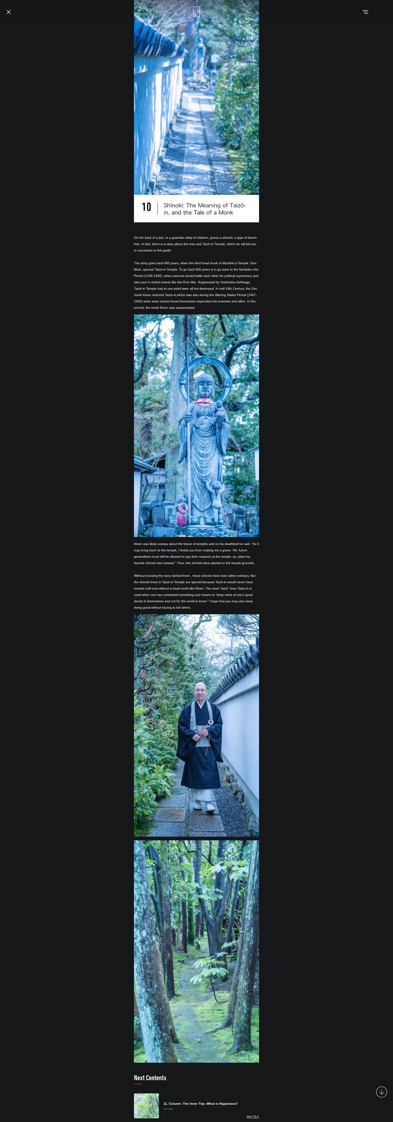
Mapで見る (253, 1116)
